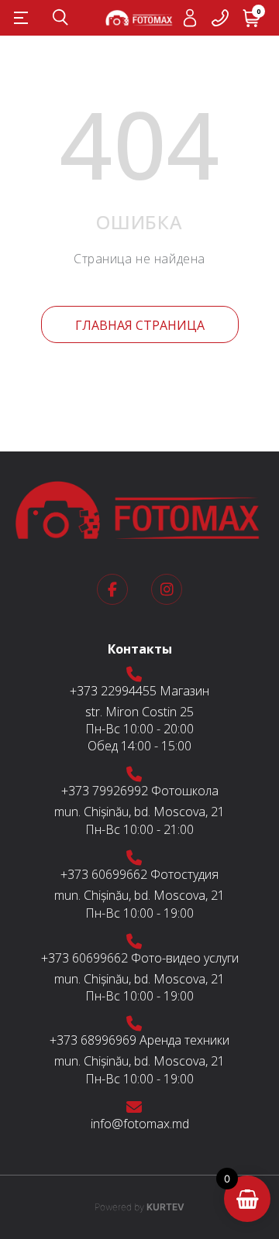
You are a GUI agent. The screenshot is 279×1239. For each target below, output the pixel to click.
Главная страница (140, 325)
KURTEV (139, 1207)
